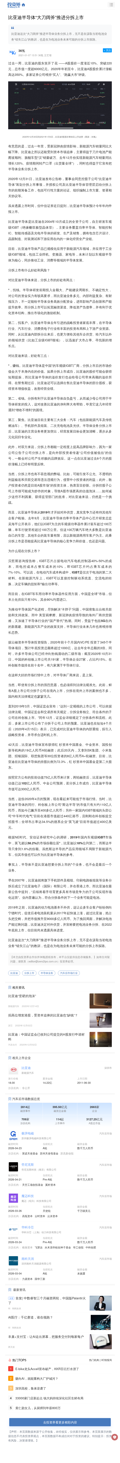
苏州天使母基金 (49, 1153)
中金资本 (92, 744)
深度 (11, 1298)
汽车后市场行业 (69, 973)
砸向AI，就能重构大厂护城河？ (36, 1378)
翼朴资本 (50, 1185)
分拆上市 (29, 973)
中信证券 (47, 205)
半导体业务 (47, 973)
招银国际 (21, 756)
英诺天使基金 (30, 1153)
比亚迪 (30, 63)
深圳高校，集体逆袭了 (30, 1388)
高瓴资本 (27, 1216)
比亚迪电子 (32, 886)
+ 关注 (107, 50)
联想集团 (37, 756)
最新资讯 (19, 1289)
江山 (26, 946)
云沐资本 (52, 1216)
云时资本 (40, 1216)
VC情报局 (106, 1360)
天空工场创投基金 (32, 1185)
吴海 (11, 524)
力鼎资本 (27, 1279)
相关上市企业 (21, 1057)
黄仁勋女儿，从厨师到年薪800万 (38, 1408)
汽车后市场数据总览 (26, 1098)
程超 (34, 529)
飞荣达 (39, 1247)
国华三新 (40, 1279)
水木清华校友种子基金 (58, 1247)
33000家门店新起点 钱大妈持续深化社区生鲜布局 (49, 1398)
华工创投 (78, 1247)
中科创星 (91, 1247)
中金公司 (49, 783)
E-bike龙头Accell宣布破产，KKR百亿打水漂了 (47, 1369)
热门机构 (94, 1360)
